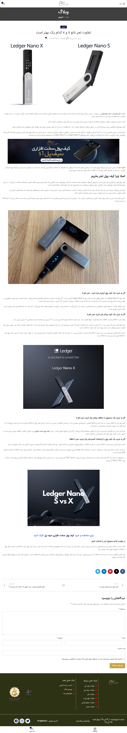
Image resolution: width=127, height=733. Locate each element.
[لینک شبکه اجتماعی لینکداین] (104, 571)
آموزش (60, 17)
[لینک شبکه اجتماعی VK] (116, 571)
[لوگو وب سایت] (63, 3)
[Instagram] (22, 721)
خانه (67, 17)
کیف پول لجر (106, 176)
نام (123, 638)
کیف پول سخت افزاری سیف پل (59, 535)
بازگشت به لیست (63, 585)
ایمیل (59, 638)
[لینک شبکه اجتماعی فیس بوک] (122, 571)
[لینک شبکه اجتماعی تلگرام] (97, 571)
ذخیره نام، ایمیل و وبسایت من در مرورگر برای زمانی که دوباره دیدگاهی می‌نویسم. (92, 659)
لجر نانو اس (116, 113)
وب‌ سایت (121, 648)
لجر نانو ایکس (106, 113)
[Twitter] (27, 721)
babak (63, 38)
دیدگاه (122, 609)
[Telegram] (16, 721)
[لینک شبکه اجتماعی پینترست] (110, 571)
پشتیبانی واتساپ (83, 720)
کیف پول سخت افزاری (42, 431)
